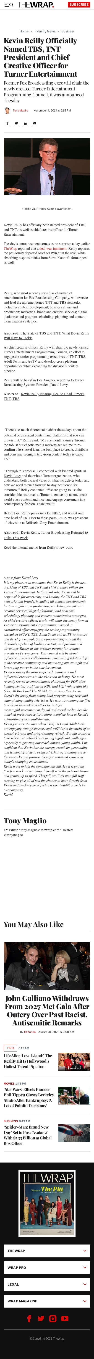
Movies (9, 1083)
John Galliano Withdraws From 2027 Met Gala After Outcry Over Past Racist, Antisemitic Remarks (47, 1010)
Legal (13, 1284)
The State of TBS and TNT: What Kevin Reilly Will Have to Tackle (46, 335)
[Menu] (9, 4)
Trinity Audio (46, 209)
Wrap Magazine (22, 1301)
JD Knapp (30, 1032)
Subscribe (79, 4)
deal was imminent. (53, 248)
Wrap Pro (17, 1267)
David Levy (59, 384)
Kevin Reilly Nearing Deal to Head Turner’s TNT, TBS (44, 396)
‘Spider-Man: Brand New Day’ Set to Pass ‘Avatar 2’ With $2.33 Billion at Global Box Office (28, 1135)
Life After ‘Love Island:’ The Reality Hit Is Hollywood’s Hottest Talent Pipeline (28, 1061)
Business (68, 31)
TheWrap (10, 248)
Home (24, 31)
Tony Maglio (20, 110)
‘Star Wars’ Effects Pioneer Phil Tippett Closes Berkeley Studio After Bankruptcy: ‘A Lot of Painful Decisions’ (29, 1097)
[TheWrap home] (35, 4)
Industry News (44, 31)
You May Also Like (34, 924)
